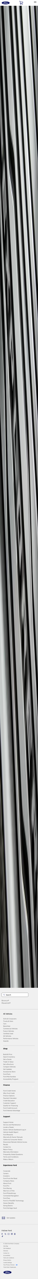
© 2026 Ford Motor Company (11, 1243)
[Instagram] (12, 1234)
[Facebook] (2, 1234)
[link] (5, 1246)
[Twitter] (5, 1234)
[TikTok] (2, 1236)
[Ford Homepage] (7, 1273)
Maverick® (6, 1003)
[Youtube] (8, 1234)
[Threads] (15, 1234)
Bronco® (5, 1000)
